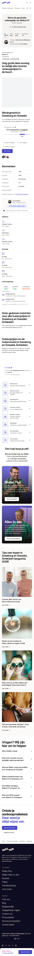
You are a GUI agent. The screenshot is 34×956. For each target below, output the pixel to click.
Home (3, 841)
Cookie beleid (8, 924)
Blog (4, 903)
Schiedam (17, 8)
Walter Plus (7, 871)
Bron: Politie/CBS (13, 304)
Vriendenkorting (9, 885)
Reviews (5, 878)
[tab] (6, 288)
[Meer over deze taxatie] (18, 59)
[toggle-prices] (9, 27)
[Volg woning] (30, 8)
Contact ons (7, 914)
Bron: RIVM (5, 304)
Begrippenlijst (8, 906)
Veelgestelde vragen (11, 910)
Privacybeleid (8, 917)
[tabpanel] (17, 297)
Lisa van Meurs (24, 44)
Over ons (6, 899)
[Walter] (6, 2)
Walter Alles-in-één (10, 874)
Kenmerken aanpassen (22, 194)
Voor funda (7, 889)
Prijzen (5, 882)
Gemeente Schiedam (7, 8)
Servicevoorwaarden (11, 921)
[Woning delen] (27, 8)
